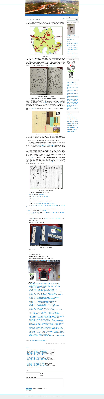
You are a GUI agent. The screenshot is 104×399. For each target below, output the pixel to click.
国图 (72, 119)
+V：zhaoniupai (70, 51)
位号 (35, 203)
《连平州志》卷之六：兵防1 (34, 293)
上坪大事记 (46, 324)
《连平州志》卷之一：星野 (45, 285)
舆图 (35, 196)
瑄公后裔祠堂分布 (48, 317)
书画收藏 (57, 327)
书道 (76, 117)
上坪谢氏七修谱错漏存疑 (33, 313)
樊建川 (76, 125)
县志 (68, 117)
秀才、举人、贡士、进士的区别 (53, 283)
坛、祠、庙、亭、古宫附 (39, 205)
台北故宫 (71, 127)
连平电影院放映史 (32, 332)
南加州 (71, 121)
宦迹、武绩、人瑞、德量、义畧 (51, 212)
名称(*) (41, 373)
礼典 (33, 205)
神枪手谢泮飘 (38, 323)
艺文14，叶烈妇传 (50, 308)
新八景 (41, 196)
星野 (33, 196)
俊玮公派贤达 (55, 312)
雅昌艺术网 (69, 125)
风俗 (38, 198)
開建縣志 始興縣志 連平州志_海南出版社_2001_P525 (46, 145)
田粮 (50, 205)
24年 (49, 332)
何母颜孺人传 (52, 161)
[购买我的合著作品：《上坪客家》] (71, 34)
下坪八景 (43, 331)
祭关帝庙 (44, 291)
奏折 (76, 123)
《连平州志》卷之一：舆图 (55, 285)
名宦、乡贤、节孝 (36, 212)
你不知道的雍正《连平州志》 (35, 283)
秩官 (46, 293)
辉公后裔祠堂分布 (43, 316)
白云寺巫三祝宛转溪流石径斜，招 (73, 45)
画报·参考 (69, 123)
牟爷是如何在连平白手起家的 (34, 285)
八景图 (38, 196)
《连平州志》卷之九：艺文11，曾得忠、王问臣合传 (37, 306)
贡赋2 (51, 291)
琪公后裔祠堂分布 (56, 317)
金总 (76, 129)
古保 (70, 119)
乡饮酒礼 (52, 203)
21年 (46, 332)
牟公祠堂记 (60, 161)
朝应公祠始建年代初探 (60, 316)
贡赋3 (54, 291)
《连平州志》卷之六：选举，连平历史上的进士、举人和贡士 (36, 365)
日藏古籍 (76, 121)
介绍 (74, 127)
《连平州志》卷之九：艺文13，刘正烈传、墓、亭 (37, 308)
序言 (30, 194)
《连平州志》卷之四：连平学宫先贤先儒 (36, 290)
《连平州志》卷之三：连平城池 (34, 289)
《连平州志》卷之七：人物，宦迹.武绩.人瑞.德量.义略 (38, 294)
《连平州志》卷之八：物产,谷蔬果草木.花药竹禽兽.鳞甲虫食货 (37, 359)
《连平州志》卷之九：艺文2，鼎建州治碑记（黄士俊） (35, 354)
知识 (68, 121)
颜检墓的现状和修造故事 (33, 335)
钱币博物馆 (69, 129)
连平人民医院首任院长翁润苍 (34, 328)
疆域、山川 (34, 198)
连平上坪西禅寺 (32, 331)
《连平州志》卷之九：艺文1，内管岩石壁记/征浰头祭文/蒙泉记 (39, 297)
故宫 (68, 127)
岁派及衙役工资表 (55, 205)
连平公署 (42, 289)
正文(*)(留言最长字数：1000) (31, 377)
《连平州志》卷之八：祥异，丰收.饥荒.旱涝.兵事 (34, 357)
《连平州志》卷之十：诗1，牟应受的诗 (35, 309)
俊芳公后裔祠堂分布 (32, 317)
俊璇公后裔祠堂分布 (40, 317)
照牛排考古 (52, 6)
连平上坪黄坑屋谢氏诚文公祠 (45, 320)
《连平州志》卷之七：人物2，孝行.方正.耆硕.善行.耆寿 (35, 362)
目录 (32, 194)
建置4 (55, 286)
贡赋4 (57, 291)
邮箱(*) (41, 375)
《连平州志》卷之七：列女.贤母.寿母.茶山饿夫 (34, 360)
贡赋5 (60, 291)
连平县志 (33, 108)
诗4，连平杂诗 (59, 309)
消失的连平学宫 (39, 319)
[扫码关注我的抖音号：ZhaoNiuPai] (71, 68)
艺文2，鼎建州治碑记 (55, 297)
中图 (77, 119)
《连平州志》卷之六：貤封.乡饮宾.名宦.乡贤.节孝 (34, 364)
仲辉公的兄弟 (50, 312)
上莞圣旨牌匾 (62, 335)
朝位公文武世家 (41, 313)
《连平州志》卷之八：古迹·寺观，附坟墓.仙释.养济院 (35, 358)
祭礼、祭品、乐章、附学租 (41, 203)
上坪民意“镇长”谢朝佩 (47, 327)
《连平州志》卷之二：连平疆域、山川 (35, 287)
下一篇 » (63, 18)
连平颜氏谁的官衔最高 (33, 324)
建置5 (59, 286)
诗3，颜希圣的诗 (52, 309)
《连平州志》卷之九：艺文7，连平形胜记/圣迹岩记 (37, 304)
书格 (74, 117)
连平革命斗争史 (32, 323)
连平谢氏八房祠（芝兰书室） (34, 320)
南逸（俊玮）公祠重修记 (51, 316)
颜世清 (53, 327)
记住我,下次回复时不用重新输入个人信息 (40, 388)
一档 (74, 119)
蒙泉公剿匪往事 (32, 327)
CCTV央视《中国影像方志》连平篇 (51, 289)
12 (58, 218)
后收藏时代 (57, 335)
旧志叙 (42, 194)
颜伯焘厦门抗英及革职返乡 (59, 323)
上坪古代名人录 (52, 324)
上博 (77, 127)
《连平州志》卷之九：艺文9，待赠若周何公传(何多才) (38, 305)
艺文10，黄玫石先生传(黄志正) (54, 305)
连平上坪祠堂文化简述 (53, 328)
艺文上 (33, 218)
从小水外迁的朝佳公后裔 (49, 313)
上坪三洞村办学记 (60, 321)
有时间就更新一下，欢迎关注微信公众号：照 (75, 47)
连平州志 (45, 102)
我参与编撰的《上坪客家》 (71, 35)
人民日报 (72, 123)
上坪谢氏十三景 (38, 331)
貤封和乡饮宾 (53, 293)
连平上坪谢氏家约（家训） (42, 312)
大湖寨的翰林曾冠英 (39, 327)
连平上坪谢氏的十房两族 (71, 82)
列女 (32, 213)
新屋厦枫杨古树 (41, 334)
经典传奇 (72, 131)
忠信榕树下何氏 (40, 324)
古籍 (68, 119)
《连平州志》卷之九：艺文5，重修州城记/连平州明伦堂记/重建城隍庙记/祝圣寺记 (43, 301)
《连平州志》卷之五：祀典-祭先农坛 (35, 291)
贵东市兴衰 (35, 334)
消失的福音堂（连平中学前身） (48, 319)
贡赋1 (48, 291)
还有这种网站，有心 (70, 39)
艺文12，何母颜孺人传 (51, 306)
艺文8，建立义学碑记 (51, 304)
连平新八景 (42, 286)
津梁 (43, 293)
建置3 (52, 286)
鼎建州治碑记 (35, 161)
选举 (29, 210)
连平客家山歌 (60, 328)
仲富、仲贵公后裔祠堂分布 (34, 316)
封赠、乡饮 (44, 210)
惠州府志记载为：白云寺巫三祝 (72, 43)
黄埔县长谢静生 (44, 323)
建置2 (49, 286)
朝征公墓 (30, 334)
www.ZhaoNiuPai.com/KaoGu (53, 65)
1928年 (54, 321)
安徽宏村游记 (51, 335)
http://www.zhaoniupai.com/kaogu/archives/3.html (38, 340)
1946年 (50, 321)
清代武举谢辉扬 (58, 324)
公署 (43, 201)
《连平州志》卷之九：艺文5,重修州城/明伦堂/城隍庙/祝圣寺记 (36, 351)
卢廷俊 (32, 157)
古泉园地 (73, 129)
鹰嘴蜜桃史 (61, 331)
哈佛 (73, 121)
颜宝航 (61, 327)
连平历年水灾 (42, 321)
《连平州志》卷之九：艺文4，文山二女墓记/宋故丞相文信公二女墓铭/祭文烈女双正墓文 (44, 300)
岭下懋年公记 (57, 313)
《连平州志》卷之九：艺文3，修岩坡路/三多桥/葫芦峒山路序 (36, 353)
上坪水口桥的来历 (50, 331)
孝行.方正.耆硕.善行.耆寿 (53, 294)
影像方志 (71, 117)
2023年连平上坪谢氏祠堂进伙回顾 (57, 320)
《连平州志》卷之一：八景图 (34, 286)
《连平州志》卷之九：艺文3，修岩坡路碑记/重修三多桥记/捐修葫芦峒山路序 (42, 298)
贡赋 (45, 205)
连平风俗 (44, 287)
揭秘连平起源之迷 (44, 283)
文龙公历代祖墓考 (55, 332)
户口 (47, 205)
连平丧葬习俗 (39, 332)
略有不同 (68, 41)
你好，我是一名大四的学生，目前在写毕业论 (75, 53)
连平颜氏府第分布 (32, 319)
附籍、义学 (49, 203)
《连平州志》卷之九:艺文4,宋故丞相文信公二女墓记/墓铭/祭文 (36, 352)
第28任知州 (60, 102)
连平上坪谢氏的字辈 (32, 312)
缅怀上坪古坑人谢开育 (44, 328)
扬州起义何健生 (50, 323)
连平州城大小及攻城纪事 (34, 321)
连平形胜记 (43, 161)
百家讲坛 (68, 131)
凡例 (40, 194)
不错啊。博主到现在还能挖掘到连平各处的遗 (75, 49)
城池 (33, 201)
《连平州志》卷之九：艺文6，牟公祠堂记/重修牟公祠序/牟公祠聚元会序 (41, 302)
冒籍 (49, 290)
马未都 (73, 125)
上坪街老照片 (56, 331)
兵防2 (41, 293)
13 (59, 218)
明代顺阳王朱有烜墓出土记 (43, 335)
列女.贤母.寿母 (60, 294)
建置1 (44, 196)
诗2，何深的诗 (46, 309)
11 (56, 218)
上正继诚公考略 (61, 332)
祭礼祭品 (45, 290)
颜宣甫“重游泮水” (48, 334)
